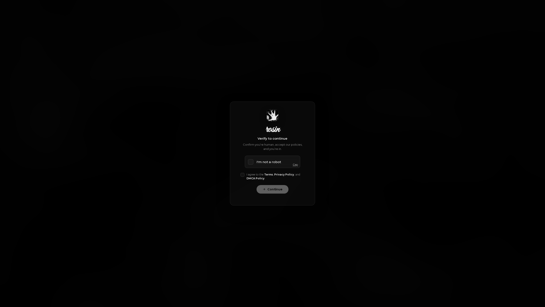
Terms (268, 174)
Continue (275, 189)
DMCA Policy (255, 178)
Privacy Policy (284, 174)
